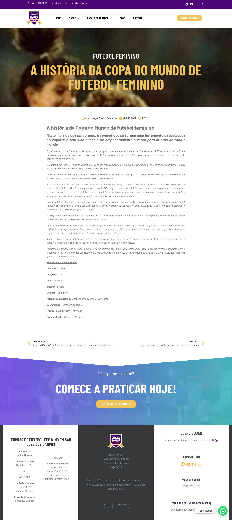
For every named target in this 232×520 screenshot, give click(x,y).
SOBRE (72, 18)
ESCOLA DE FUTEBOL (97, 18)
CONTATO (138, 18)
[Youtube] (191, 4)
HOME (58, 18)
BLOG (122, 18)
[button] (223, 511)
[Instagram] (196, 4)
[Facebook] (186, 4)
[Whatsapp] (201, 4)
